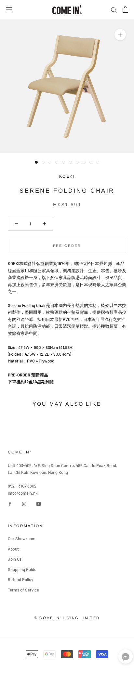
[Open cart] (125, 9)
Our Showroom (21, 538)
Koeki (67, 176)
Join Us (14, 559)
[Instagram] (24, 503)
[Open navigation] (9, 9)
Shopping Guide (22, 569)
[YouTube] (38, 503)
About (13, 549)
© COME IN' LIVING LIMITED (67, 618)
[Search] (114, 9)
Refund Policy (20, 579)
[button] (125, 658)
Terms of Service (23, 589)
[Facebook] (10, 503)
